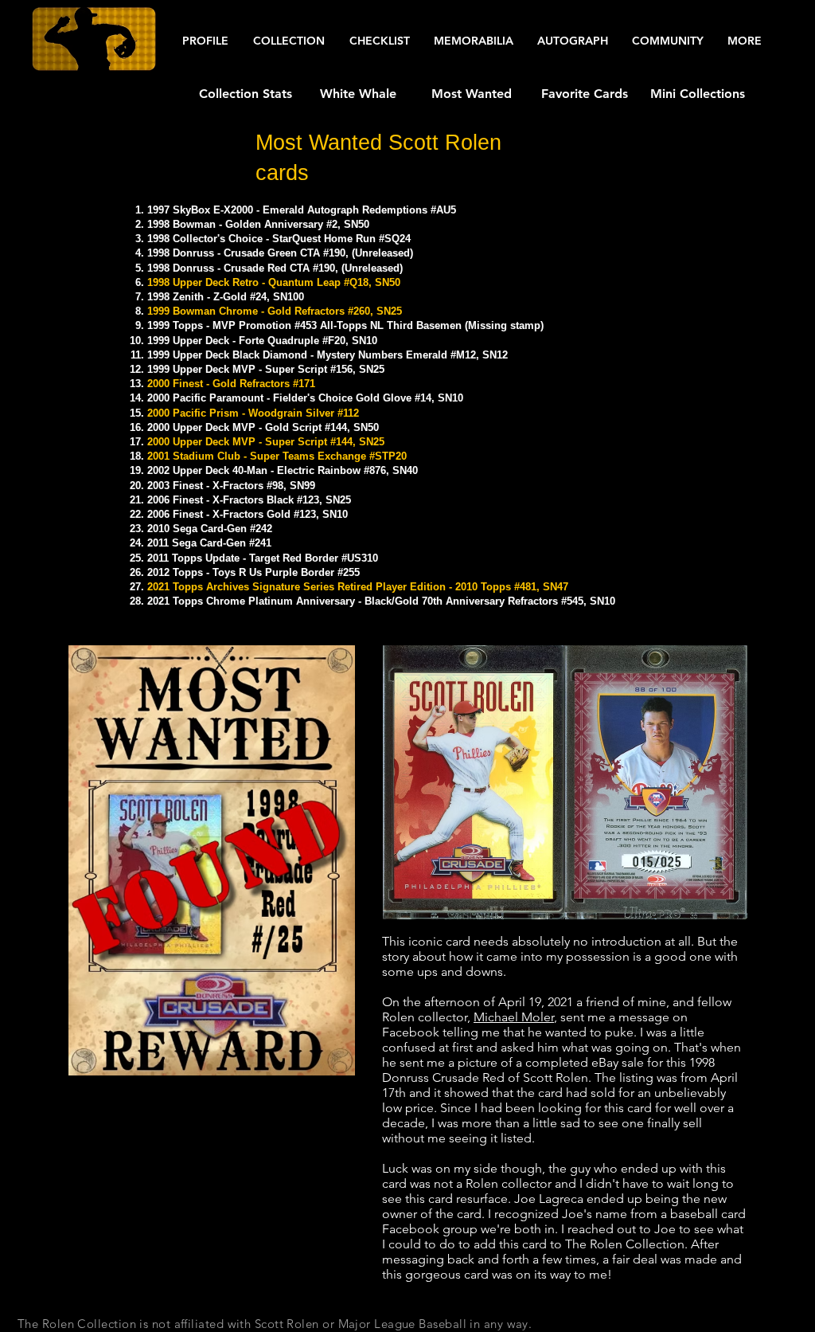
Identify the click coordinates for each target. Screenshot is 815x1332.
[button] (205, 41)
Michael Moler (514, 1016)
